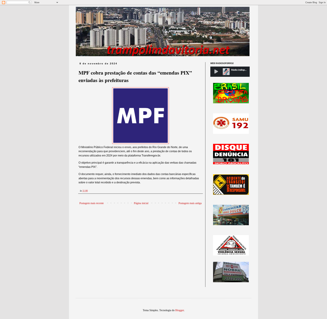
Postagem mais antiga (190, 203)
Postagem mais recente (91, 203)
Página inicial (141, 203)
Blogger (179, 310)
